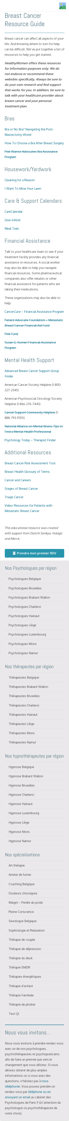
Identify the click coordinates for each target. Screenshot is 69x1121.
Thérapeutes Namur (22, 742)
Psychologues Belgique (25, 579)
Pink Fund (11, 334)
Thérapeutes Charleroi (24, 705)
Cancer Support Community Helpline (30, 412)
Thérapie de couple (22, 940)
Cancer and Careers (18, 480)
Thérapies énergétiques (25, 976)
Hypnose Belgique (21, 767)
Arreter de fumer (20, 875)
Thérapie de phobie (22, 1004)
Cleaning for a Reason (20, 180)
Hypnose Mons (19, 832)
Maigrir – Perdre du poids (26, 902)
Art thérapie (17, 865)
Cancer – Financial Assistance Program (34, 312)
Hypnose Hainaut (21, 804)
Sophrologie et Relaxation (27, 930)
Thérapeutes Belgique (24, 677)
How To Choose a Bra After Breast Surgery (34, 143)
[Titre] (62, 6)
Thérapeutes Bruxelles (24, 696)
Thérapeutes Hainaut (23, 714)
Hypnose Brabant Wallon (26, 776)
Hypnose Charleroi (21, 795)
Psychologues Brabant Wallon (29, 597)
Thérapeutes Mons (22, 733)
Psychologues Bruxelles (25, 588)
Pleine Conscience (21, 912)
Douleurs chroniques (23, 893)
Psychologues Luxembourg (27, 634)
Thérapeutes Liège (21, 724)
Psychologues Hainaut (24, 616)
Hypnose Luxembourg (24, 813)
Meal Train (12, 228)
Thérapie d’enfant (21, 986)
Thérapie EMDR (19, 967)
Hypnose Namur (20, 841)
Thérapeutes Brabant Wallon (28, 687)
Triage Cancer (14, 497)
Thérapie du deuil (20, 958)
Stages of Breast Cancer (21, 488)
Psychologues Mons (23, 644)
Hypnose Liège (19, 822)
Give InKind (12, 220)
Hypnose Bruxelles (22, 785)
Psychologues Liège (22, 625)
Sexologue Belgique (23, 921)
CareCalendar (14, 212)
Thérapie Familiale (21, 995)
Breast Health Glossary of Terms (27, 472)
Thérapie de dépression (25, 949)
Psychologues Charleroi (25, 607)
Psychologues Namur (23, 653)
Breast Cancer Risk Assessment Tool (30, 463)
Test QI (14, 1014)
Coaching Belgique (21, 884)
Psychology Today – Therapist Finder (30, 440)
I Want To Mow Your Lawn (23, 188)
